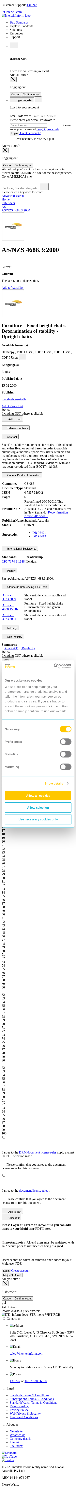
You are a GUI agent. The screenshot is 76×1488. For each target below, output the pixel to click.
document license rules (34, 1190)
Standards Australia (14, 399)
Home (6, 199)
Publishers (8, 203)
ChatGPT (11, 648)
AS (4, 206)
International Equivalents (21, 548)
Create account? (30, 133)
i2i (3, 12)
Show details (54, 783)
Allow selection (38, 807)
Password (40, 124)
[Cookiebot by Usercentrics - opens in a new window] (54, 666)
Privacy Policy (19, 1410)
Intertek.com (14, 12)
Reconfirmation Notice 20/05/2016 (46, 514)
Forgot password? (47, 129)
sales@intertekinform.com (26, 1353)
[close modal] (13, 79)
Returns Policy (19, 1406)
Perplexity (28, 648)
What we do (17, 1435)
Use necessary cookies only (38, 819)
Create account (20, 1270)
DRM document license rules (38, 1152)
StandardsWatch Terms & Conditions (33, 1402)
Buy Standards (19, 22)
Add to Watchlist (12, 287)
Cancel (15, 94)
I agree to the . (26, 1190)
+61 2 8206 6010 (36, 1381)
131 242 (32, 5)
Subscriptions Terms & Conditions (32, 1399)
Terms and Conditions (24, 1417)
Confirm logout (31, 94)
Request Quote (12, 1275)
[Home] (16, 15)
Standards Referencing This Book (26, 587)
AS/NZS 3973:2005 (9, 617)
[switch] (65, 742)
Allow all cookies (38, 795)
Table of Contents (17, 428)
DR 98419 (39, 536)
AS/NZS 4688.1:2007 (10, 607)
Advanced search (13, 195)
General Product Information (23, 475)
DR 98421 (39, 532)
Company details (20, 1438)
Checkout (14, 1217)
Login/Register (23, 100)
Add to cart (14, 419)
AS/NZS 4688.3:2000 (16, 210)
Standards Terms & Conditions (29, 1395)
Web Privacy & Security (25, 1413)
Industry (11, 628)
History (11, 570)
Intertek (14, 1442)
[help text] (22, 357)
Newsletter (17, 1431)
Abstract (11, 436)
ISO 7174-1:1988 (13, 561)
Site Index (16, 1446)
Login (14, 133)
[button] (8, 660)
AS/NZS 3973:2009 (9, 597)
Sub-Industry (14, 636)
